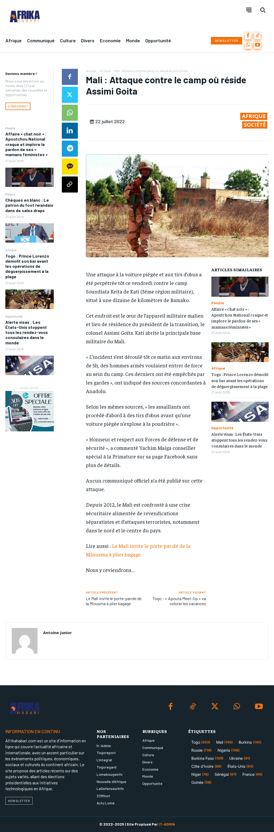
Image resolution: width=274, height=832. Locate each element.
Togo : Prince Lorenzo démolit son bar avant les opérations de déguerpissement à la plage (27, 266)
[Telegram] (70, 149)
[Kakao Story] (70, 167)
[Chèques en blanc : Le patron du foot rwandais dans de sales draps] (29, 233)
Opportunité (13, 316)
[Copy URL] (70, 184)
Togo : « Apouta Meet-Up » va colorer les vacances (179, 601)
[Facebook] (248, 36)
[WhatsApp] (248, 45)
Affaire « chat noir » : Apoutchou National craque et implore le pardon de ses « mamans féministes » (26, 144)
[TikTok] (257, 36)
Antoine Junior (57, 632)
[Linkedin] (70, 131)
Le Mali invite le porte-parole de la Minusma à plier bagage (114, 601)
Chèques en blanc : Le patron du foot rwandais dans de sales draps (29, 205)
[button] (263, 10)
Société (255, 124)
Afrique (10, 250)
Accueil (91, 71)
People (10, 128)
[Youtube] (257, 45)
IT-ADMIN (167, 824)
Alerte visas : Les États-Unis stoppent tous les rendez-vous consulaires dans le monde (26, 332)
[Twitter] (70, 95)
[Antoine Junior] (24, 641)
